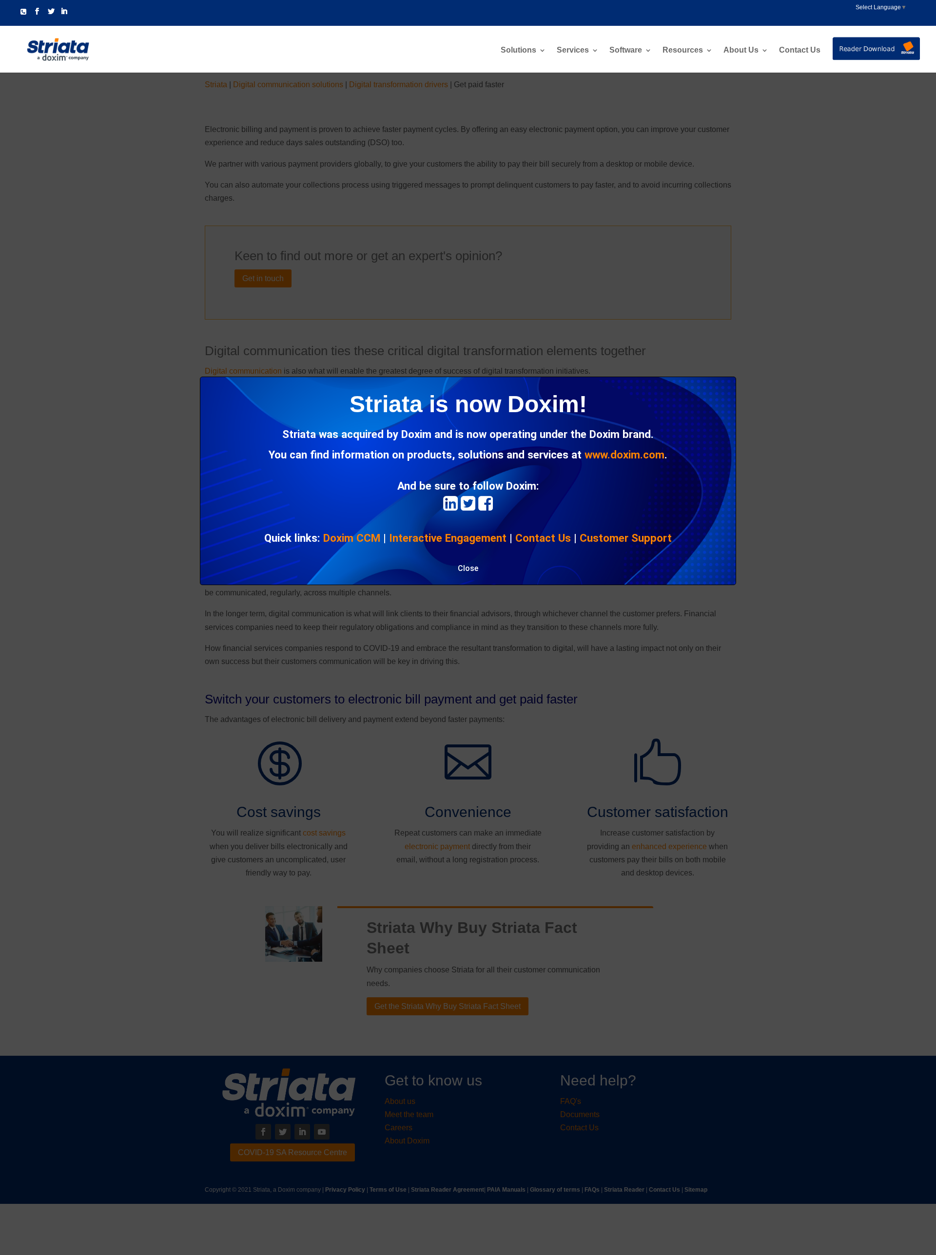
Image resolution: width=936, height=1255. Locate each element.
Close (468, 568)
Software (625, 50)
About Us (741, 50)
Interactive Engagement (448, 538)
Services (573, 50)
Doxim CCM (351, 538)
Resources (683, 50)
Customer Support (626, 538)
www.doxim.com (624, 454)
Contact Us (799, 50)
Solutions (518, 50)
